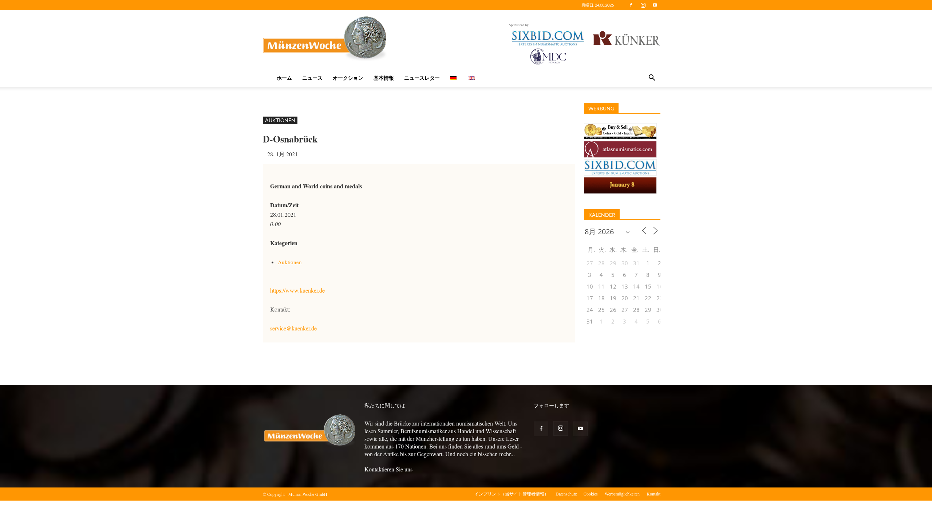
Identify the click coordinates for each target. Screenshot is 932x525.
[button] (651, 78)
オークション (348, 78)
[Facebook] (630, 5)
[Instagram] (642, 5)
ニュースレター (422, 78)
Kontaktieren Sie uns (388, 469)
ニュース (312, 78)
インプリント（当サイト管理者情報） (511, 494)
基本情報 (384, 78)
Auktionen (280, 120)
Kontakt (653, 494)
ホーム (284, 78)
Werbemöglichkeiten (622, 494)
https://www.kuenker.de (297, 290)
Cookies (591, 494)
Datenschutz (566, 494)
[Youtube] (654, 5)
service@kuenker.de (293, 328)
